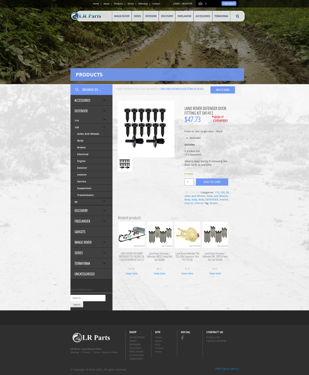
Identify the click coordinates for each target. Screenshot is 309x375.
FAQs (158, 344)
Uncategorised (85, 274)
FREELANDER (184, 16)
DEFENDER (151, 16)
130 (77, 127)
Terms (130, 3)
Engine (81, 161)
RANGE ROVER (121, 16)
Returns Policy (110, 352)
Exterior (82, 168)
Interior (82, 174)
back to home (222, 89)
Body (80, 140)
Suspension (84, 188)
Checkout (229, 3)
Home (96, 3)
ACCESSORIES (203, 16)
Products (118, 3)
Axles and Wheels (88, 134)
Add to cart (212, 182)
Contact (156, 3)
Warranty (143, 3)
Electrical (82, 154)
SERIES (137, 16)
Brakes (81, 147)
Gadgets (80, 231)
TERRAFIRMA (221, 16)
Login (176, 3)
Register (187, 3)
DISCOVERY (167, 16)
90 (76, 202)
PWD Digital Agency (227, 368)
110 (77, 120)
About (106, 3)
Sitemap (74, 352)
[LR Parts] (81, 20)
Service (81, 181)
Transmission (85, 195)
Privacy (86, 352)
